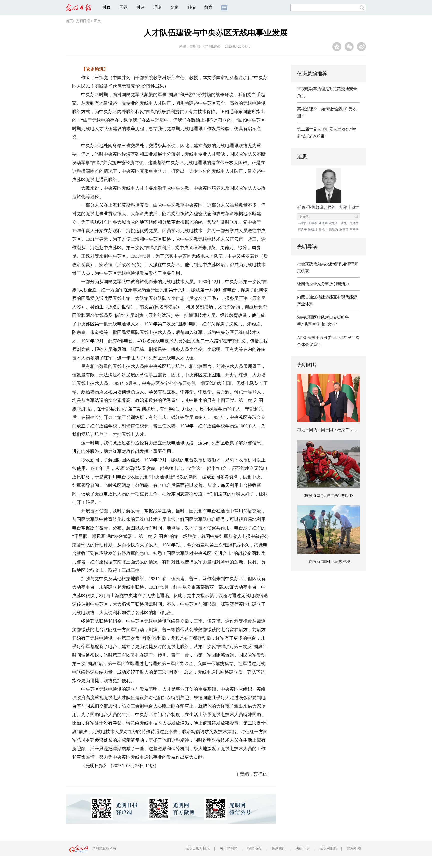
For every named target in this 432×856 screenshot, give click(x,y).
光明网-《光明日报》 (206, 46)
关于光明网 (229, 848)
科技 (192, 7)
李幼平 (354, 229)
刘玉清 (344, 229)
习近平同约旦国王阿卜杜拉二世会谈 (329, 430)
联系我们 (279, 848)
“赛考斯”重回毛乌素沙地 (328, 561)
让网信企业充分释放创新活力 (323, 284)
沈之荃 (333, 223)
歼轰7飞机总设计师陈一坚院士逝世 (329, 207)
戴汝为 (333, 229)
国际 (124, 7)
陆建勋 (323, 223)
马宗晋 (302, 223)
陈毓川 (312, 229)
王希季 (312, 223)
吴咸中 (323, 229)
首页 (69, 21)
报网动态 (255, 848)
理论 (158, 7)
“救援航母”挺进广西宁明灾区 (328, 495)
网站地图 (354, 848)
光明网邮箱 (328, 848)
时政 (106, 7)
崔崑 (344, 223)
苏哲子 (302, 229)
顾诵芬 (354, 223)
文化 (174, 7)
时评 (140, 7)
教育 (208, 7)
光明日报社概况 (198, 848)
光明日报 (83, 21)
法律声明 (303, 848)
